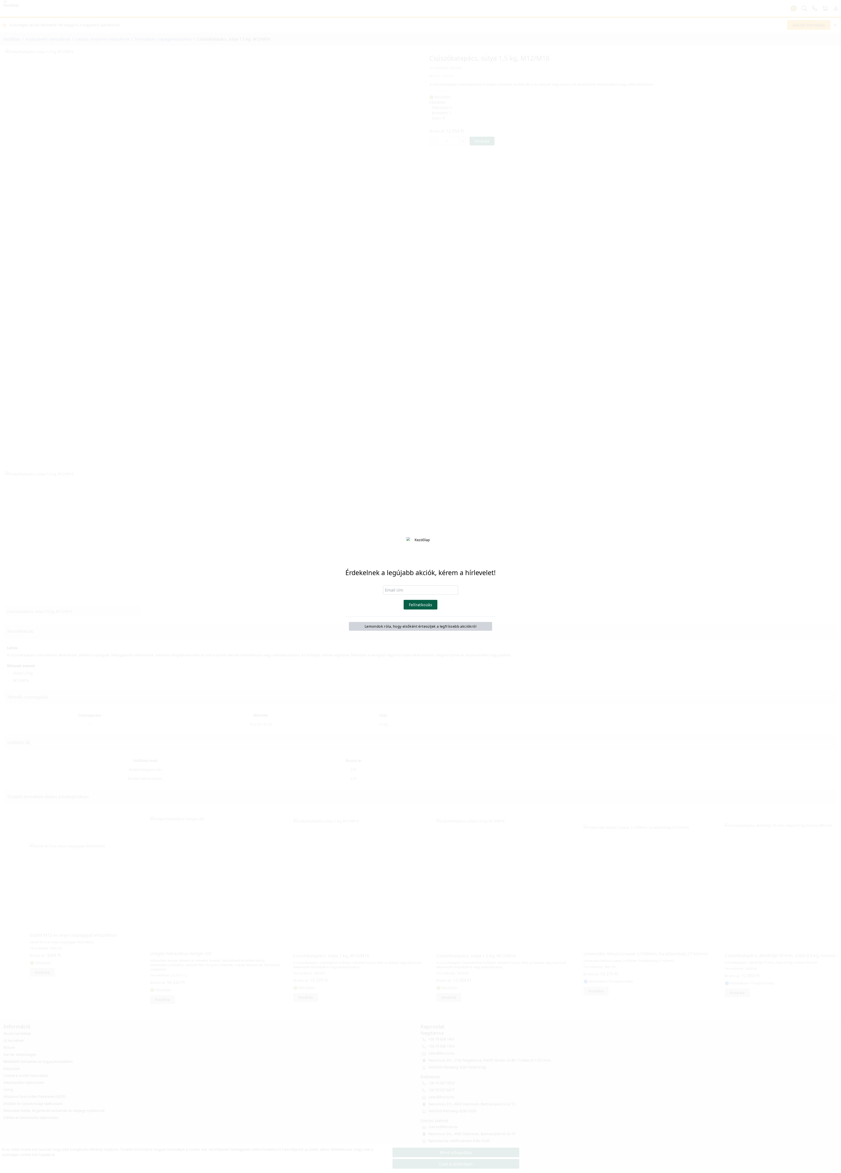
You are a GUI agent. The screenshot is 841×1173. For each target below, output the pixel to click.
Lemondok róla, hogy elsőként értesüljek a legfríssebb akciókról (420, 626)
